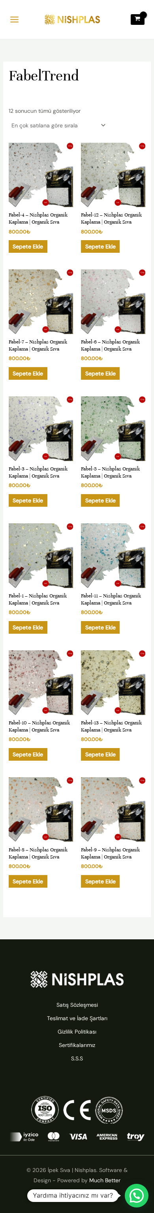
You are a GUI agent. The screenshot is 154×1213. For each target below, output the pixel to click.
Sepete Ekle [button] (28, 246)
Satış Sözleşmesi (77, 1004)
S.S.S (77, 1058)
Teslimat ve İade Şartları (77, 1018)
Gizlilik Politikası (77, 1031)
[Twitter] (93, 1195)
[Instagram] (60, 1195)
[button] (136, 1195)
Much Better (104, 1180)
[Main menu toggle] (14, 19)
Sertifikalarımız (77, 1045)
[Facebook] (77, 1195)
